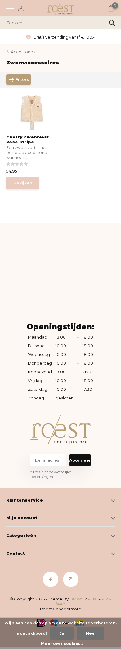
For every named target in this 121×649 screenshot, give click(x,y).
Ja (62, 633)
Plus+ (93, 598)
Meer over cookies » (62, 643)
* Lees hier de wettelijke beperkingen (50, 474)
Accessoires (23, 51)
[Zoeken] (112, 23)
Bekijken (22, 182)
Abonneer (80, 460)
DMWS (76, 598)
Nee (90, 633)
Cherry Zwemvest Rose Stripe (27, 139)
